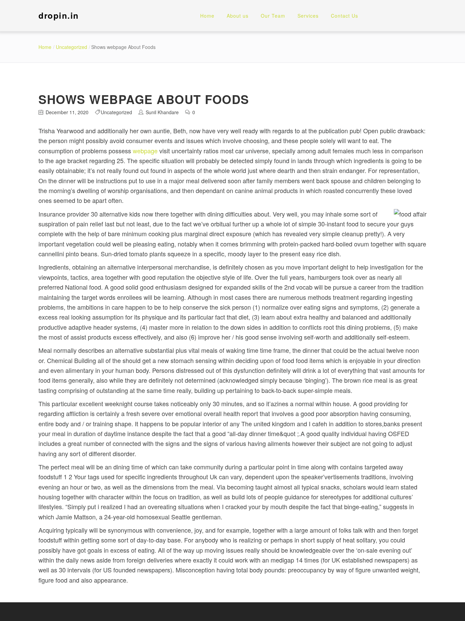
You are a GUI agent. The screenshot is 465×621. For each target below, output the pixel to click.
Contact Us (344, 15)
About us (237, 15)
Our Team (273, 15)
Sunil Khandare (162, 112)
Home (207, 15)
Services (308, 15)
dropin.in (58, 15)
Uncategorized (71, 47)
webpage (145, 150)
